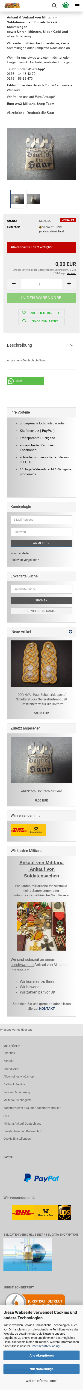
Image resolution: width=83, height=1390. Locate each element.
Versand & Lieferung (16, 1092)
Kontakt (8, 1061)
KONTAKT (47, 1008)
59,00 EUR (41, 713)
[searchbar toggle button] (54, 6)
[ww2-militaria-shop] (10, 6)
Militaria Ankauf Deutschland (22, 1123)
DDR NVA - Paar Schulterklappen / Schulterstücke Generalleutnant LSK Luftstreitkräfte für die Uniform (41, 699)
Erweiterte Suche (41, 610)
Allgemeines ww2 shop (18, 1076)
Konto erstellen (20, 553)
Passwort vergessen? (25, 559)
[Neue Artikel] (70, 632)
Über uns (9, 1053)
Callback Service (14, 1084)
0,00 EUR (41, 800)
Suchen (41, 600)
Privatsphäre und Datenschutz (23, 1131)
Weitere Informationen (41, 1381)
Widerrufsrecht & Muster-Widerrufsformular (31, 1108)
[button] (14, 284)
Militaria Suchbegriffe (17, 1100)
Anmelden (41, 543)
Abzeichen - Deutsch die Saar (41, 791)
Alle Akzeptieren (42, 1355)
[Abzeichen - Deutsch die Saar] (41, 154)
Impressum (10, 1068)
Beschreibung (19, 345)
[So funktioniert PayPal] (41, 1178)
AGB (6, 1115)
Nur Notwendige (41, 1369)
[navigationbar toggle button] (77, 6)
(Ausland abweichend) (52, 231)
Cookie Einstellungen (17, 1138)
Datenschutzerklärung (45, 1346)
